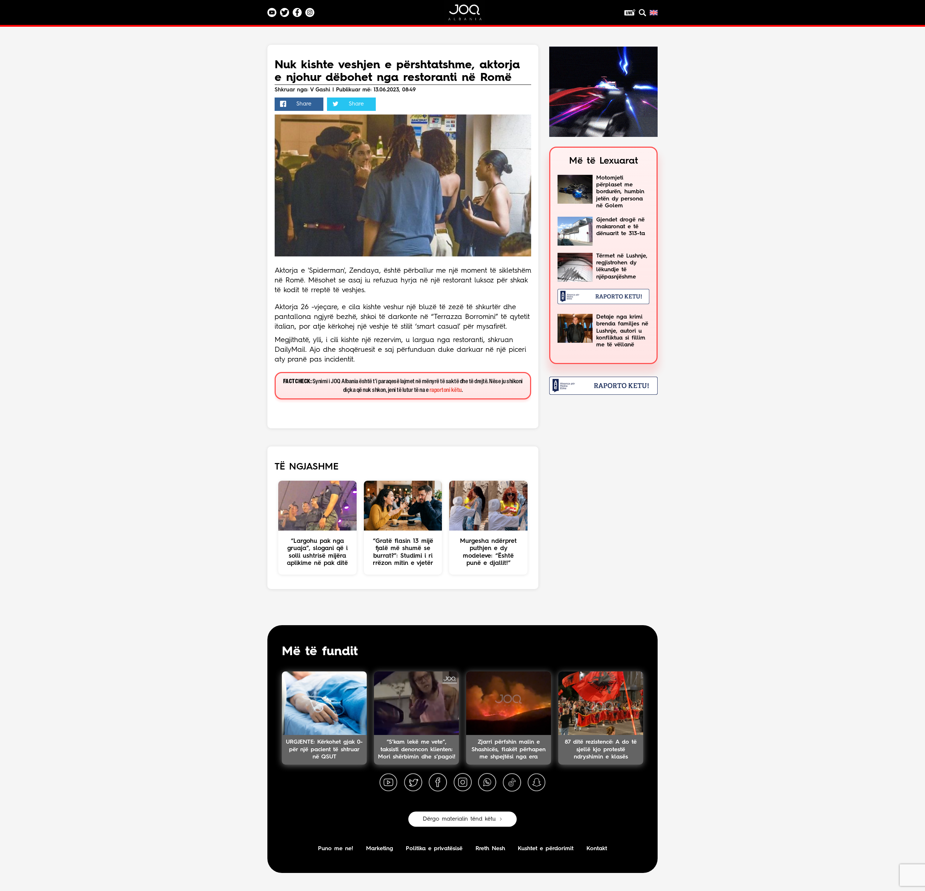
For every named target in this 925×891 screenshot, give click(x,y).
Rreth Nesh (490, 849)
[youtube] (388, 782)
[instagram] (462, 782)
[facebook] (438, 782)
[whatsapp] (487, 782)
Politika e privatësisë (434, 849)
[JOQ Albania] (469, 15)
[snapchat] (536, 782)
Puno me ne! (335, 849)
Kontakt (596, 849)
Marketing (379, 849)
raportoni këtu (446, 390)
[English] (654, 13)
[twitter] (413, 782)
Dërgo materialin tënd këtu (459, 819)
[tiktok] (512, 782)
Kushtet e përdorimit (545, 849)
